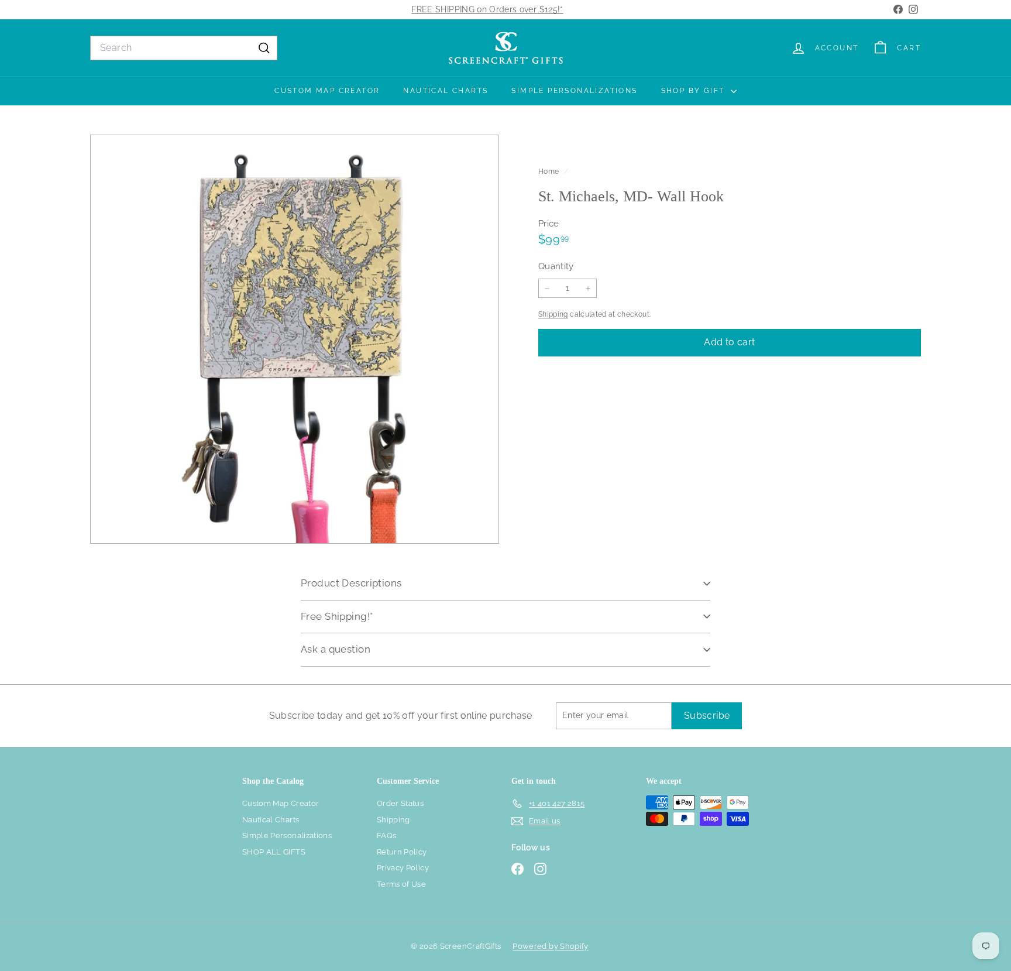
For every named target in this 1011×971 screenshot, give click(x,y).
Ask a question (335, 649)
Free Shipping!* (337, 616)
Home (549, 171)
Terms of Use (401, 884)
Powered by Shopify (550, 946)
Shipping (553, 314)
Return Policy (402, 852)
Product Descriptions (351, 583)
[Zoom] (294, 339)
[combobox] (183, 48)
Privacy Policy (403, 867)
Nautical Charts (445, 91)
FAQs (386, 835)
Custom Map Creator (327, 91)
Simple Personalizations (574, 91)
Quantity (556, 266)
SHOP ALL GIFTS (273, 852)
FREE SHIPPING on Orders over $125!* (487, 9)
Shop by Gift (694, 91)
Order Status (400, 803)
